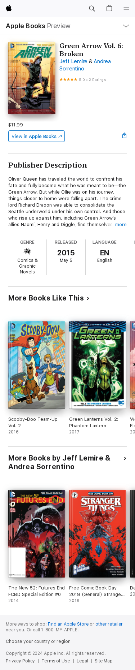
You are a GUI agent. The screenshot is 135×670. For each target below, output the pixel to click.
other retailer (109, 624)
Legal (82, 660)
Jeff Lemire (73, 61)
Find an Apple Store (68, 624)
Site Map (104, 660)
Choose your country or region (38, 641)
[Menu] (126, 8)
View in (34, 136)
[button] (91, 8)
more (121, 224)
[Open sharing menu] (125, 136)
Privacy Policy (20, 660)
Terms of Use (55, 660)
